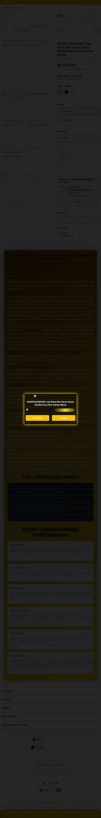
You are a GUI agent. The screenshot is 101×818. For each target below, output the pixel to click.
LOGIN (63, 417)
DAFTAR (37, 417)
